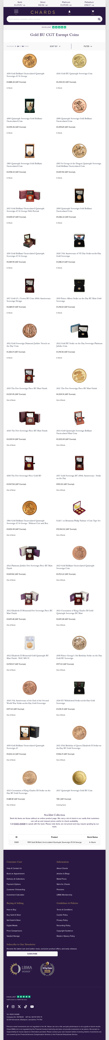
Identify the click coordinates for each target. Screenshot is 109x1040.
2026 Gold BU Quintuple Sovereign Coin (74, 73)
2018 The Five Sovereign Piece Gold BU (24, 475)
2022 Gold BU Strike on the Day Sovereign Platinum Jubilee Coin (79, 344)
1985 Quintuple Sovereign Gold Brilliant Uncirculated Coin (24, 164)
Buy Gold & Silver (14, 915)
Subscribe (32, 953)
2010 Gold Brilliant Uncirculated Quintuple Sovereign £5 (25, 747)
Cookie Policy (62, 915)
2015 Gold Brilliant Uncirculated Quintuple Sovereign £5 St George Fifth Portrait (25, 209)
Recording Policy (63, 925)
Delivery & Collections (16, 879)
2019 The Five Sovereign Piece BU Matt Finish (27, 388)
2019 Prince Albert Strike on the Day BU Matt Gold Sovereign (78, 299)
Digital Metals (12, 925)
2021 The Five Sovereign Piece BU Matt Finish (76, 388)
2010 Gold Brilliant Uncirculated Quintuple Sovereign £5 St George (25, 75)
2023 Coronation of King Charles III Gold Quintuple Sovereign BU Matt (74, 612)
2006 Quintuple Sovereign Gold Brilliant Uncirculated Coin (24, 119)
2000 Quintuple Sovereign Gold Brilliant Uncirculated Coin (74, 119)
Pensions (60, 889)
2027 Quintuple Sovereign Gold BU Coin (74, 790)
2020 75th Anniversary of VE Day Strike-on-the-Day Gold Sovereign (78, 254)
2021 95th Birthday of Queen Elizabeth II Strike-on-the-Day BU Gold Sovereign (79, 747)
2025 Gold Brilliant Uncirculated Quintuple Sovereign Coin (75, 567)
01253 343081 (20, 824)
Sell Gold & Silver (14, 920)
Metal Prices (62, 879)
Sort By (54, 46)
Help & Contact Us (14, 868)
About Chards (62, 868)
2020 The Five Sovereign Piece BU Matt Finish (27, 430)
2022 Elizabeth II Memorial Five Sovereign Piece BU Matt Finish (30, 612)
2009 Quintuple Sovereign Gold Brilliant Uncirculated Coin (74, 209)
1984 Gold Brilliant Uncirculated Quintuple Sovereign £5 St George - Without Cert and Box (27, 522)
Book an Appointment (15, 873)
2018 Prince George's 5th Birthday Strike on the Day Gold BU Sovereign (79, 657)
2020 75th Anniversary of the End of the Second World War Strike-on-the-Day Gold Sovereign (28, 702)
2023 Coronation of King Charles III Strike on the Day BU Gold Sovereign (29, 791)
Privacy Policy (62, 920)
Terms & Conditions (65, 909)
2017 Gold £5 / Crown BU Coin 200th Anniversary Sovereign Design (29, 299)
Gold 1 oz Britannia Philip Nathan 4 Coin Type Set (78, 520)
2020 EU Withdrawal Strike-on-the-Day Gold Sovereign (75, 702)
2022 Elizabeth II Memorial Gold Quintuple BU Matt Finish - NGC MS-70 (28, 657)
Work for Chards (63, 884)
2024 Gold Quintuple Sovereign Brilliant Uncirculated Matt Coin (74, 432)
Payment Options (14, 884)
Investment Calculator (15, 894)
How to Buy (11, 909)
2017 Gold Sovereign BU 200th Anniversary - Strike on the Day (78, 477)
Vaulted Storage (13, 936)
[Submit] (99, 19)
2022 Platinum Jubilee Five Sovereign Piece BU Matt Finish (30, 567)
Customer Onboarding (16, 889)
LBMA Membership (64, 894)
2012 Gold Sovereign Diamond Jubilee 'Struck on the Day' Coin (28, 344)
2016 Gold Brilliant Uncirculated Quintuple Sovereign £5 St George (25, 254)
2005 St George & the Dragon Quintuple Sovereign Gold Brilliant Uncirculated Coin (78, 164)
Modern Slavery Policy (66, 936)
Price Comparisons (14, 930)
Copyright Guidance (65, 930)
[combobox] (54, 19)
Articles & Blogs (63, 873)
